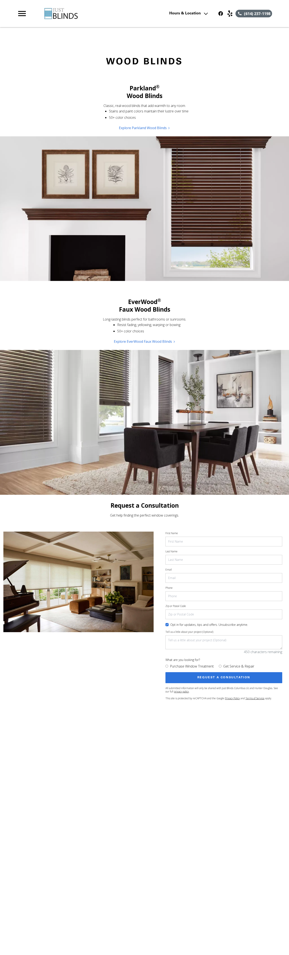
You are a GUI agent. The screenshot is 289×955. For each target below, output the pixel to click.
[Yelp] (230, 13)
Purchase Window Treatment (192, 666)
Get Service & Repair (238, 666)
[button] (22, 13)
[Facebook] (220, 13)
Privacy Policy (232, 698)
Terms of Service (254, 698)
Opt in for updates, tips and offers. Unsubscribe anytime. (209, 625)
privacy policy (181, 691)
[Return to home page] (94, 13)
